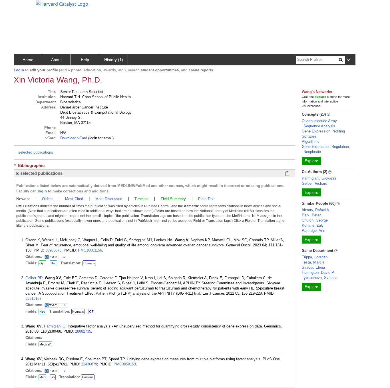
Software (309, 136)
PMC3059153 (125, 364)
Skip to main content (23, 6)
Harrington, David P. (318, 272)
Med (42, 377)
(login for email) (100, 138)
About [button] (56, 59)
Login (19, 70)
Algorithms (310, 141)
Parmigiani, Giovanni (319, 178)
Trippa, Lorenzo (314, 257)
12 (64, 256)
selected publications (35, 152)
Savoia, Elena (313, 267)
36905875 (53, 250)
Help (85, 59)
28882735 (83, 331)
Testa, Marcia (313, 262)
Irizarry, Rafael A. (316, 210)
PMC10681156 (90, 250)
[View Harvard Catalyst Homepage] (62, 3)
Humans (89, 263)
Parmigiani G (54, 326)
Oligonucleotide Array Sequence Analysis (319, 123)
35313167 (33, 298)
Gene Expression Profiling (323, 131)
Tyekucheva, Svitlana (319, 278)
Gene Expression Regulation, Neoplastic (326, 149)
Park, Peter (311, 215)
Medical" (45, 344)
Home (28, 59)
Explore (311, 160)
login (42, 191)
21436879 (89, 364)
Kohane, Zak (312, 225)
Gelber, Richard (314, 183)
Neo (53, 263)
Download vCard (73, 138)
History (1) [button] (113, 59)
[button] (348, 60)
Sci (53, 377)
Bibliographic (31, 165)
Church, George (315, 220)
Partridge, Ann (313, 230)
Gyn (42, 263)
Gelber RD (34, 278)
